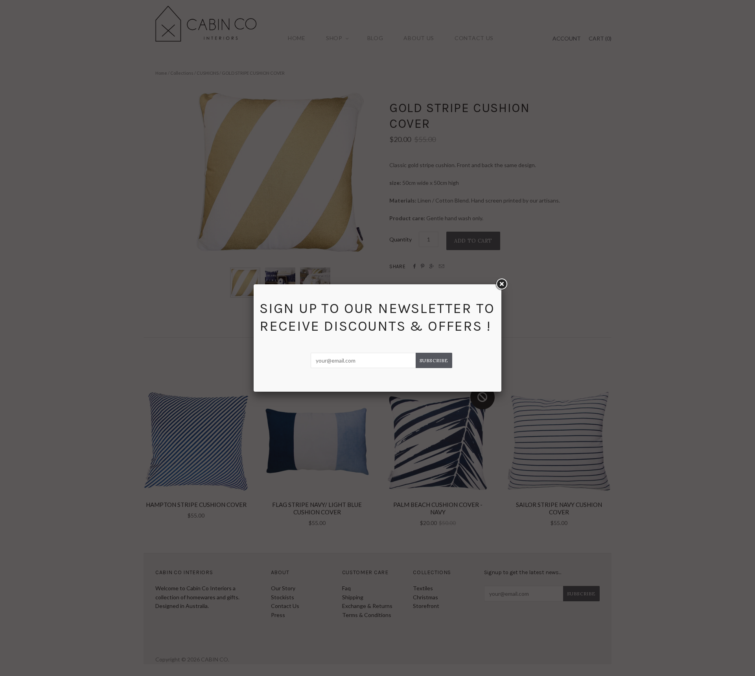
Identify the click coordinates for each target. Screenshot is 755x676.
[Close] (501, 284)
